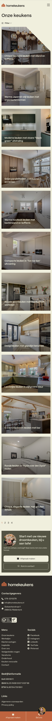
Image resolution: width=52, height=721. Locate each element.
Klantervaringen (9, 642)
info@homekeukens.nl (14, 603)
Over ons (6, 649)
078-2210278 (11, 599)
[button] (26, 23)
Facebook (34, 635)
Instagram (35, 639)
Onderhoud (7, 658)
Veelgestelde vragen (11, 652)
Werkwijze (6, 639)
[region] (42, 711)
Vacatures (6, 655)
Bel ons (39, 718)
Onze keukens (8, 635)
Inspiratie (6, 645)
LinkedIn (34, 642)
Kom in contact (27, 566)
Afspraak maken (13, 718)
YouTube (34, 645)
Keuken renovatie (9, 662)
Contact (5, 665)
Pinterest (34, 649)
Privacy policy (8, 705)
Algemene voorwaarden (12, 702)
